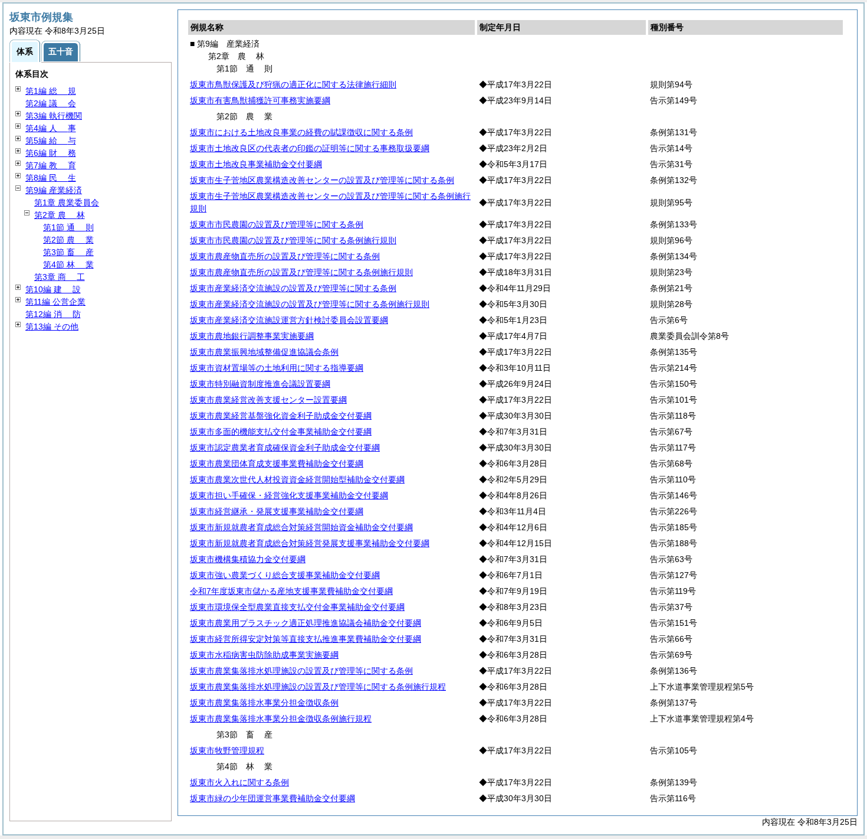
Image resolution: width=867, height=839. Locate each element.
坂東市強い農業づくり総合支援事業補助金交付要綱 (285, 575)
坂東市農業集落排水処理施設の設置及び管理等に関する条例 (301, 670)
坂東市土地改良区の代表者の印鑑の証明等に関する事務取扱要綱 (309, 148)
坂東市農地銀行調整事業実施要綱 (252, 336)
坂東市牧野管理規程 (227, 750)
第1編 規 (50, 91)
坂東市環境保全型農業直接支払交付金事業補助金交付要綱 (297, 607)
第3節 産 (68, 252)
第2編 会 (50, 103)
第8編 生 (50, 177)
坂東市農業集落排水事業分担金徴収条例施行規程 (281, 718)
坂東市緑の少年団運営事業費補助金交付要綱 (272, 798)
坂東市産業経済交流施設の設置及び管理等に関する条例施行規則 (309, 304)
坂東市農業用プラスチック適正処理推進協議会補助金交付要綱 (305, 623)
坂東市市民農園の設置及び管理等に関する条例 (276, 224)
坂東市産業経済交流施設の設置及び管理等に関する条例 (293, 288)
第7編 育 (50, 165)
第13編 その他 (51, 326)
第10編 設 (53, 289)
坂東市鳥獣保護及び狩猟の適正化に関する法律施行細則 (293, 84)
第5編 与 (50, 140)
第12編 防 (53, 314)
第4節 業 (68, 264)
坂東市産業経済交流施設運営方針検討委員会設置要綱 (289, 320)
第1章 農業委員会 (66, 202)
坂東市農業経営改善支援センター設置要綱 (268, 399)
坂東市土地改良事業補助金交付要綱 (256, 164)
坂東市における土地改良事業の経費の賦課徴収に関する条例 (301, 132)
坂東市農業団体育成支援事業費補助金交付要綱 (276, 463)
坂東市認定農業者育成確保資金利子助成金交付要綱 (285, 447)
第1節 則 (68, 227)
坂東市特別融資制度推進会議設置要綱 (260, 384)
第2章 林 (59, 215)
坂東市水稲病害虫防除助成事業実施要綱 (264, 655)
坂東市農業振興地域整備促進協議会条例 (264, 352)
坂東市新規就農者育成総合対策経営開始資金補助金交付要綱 (301, 527)
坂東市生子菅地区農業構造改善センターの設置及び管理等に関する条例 (322, 180)
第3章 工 (59, 277)
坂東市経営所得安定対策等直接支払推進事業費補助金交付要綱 (305, 639)
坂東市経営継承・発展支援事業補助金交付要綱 (276, 511)
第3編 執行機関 (53, 115)
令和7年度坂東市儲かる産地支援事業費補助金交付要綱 (291, 591)
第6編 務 (50, 153)
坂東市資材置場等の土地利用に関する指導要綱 (276, 368)
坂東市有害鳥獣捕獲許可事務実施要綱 (260, 100)
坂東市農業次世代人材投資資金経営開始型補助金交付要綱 (297, 479)
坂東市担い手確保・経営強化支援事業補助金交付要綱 (289, 495)
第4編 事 (50, 128)
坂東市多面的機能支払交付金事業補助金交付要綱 (281, 431)
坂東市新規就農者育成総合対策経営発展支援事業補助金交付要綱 (309, 543)
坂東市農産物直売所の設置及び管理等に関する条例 (285, 256)
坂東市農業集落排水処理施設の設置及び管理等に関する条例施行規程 (318, 686)
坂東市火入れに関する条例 (239, 782)
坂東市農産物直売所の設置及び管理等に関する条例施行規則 (301, 272)
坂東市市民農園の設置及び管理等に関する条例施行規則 (293, 240)
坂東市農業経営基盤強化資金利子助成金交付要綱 (281, 415)
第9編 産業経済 (53, 190)
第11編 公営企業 (55, 301)
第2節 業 (68, 239)
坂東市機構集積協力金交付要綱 (248, 559)
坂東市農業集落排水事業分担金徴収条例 (264, 702)
